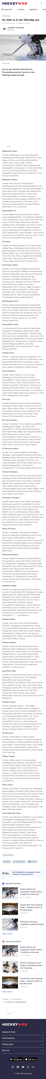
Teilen (8, 862)
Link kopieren (20, 862)
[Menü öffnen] (41, 3)
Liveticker (20, 9)
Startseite (5, 999)
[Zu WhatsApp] (33, 1067)
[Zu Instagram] (13, 1067)
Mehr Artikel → (8, 934)
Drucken (33, 862)
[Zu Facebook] (18, 1067)
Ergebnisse (33, 9)
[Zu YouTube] (23, 1067)
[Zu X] (28, 1067)
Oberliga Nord (6, 9)
